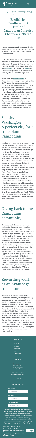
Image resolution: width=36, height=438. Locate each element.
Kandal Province (18, 79)
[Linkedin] (18, 378)
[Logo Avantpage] (11, 4)
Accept (30, 431)
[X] (20, 378)
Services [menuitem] (16, 346)
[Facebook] (15, 378)
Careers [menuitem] (16, 351)
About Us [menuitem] (16, 344)
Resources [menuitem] (17, 349)
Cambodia (8, 69)
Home (3, 13)
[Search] (28, 4)
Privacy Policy (9, 435)
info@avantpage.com (17, 374)
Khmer (26, 69)
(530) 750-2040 (19, 372)
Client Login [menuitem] (17, 353)
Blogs (8, 13)
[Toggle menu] (32, 4)
